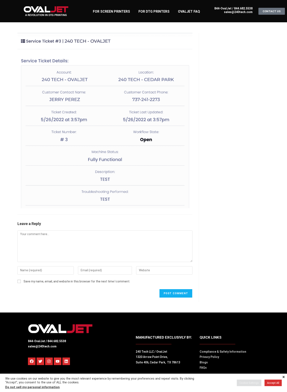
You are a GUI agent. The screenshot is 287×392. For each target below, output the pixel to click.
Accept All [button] (273, 382)
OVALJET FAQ (189, 11)
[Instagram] (49, 361)
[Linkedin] (66, 361)
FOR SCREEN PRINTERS (111, 11)
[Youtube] (57, 361)
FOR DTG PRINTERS (154, 11)
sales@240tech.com (238, 12)
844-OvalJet (223, 8)
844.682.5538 (243, 8)
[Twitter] (40, 361)
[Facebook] (32, 361)
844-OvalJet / (37, 341)
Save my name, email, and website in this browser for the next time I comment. (77, 281)
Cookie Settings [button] (249, 382)
